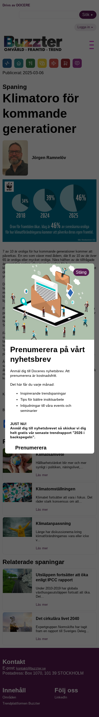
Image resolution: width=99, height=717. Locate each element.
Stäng (81, 272)
